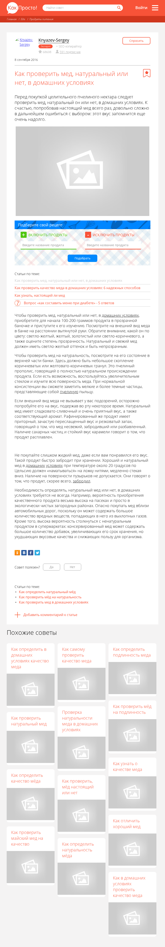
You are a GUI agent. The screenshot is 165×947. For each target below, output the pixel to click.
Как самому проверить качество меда (77, 655)
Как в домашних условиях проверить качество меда (129, 886)
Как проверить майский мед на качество (27, 838)
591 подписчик (70, 52)
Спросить (136, 41)
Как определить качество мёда (27, 778)
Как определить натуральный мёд (47, 591)
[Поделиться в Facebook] (30, 552)
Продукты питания (41, 19)
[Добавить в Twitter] (37, 552)
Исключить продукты (113, 235)
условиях (54, 465)
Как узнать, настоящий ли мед (40, 295)
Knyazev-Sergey (53, 40)
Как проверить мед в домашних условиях (53, 602)
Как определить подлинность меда (132, 652)
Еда (23, 19)
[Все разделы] (155, 7)
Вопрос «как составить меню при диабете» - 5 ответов (69, 303)
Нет (72, 567)
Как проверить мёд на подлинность (132, 709)
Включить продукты (47, 235)
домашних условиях (120, 315)
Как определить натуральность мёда (78, 850)
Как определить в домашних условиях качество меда (30, 658)
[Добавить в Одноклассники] (17, 552)
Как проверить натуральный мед (29, 721)
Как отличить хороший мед (127, 823)
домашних (35, 465)
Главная (12, 19)
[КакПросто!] (22, 8)
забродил (81, 481)
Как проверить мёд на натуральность (50, 597)
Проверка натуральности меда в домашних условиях (80, 721)
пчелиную (69, 391)
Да (51, 567)
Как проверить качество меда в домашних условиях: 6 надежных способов (77, 287)
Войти (141, 7)
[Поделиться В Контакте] (24, 552)
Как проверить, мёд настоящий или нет (78, 787)
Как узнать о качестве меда (127, 766)
